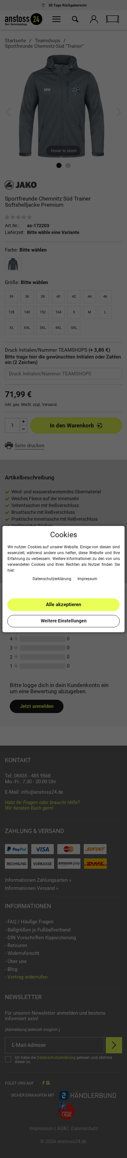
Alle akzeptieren (63, 604)
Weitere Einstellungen (64, 620)
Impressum (87, 579)
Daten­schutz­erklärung (52, 579)
